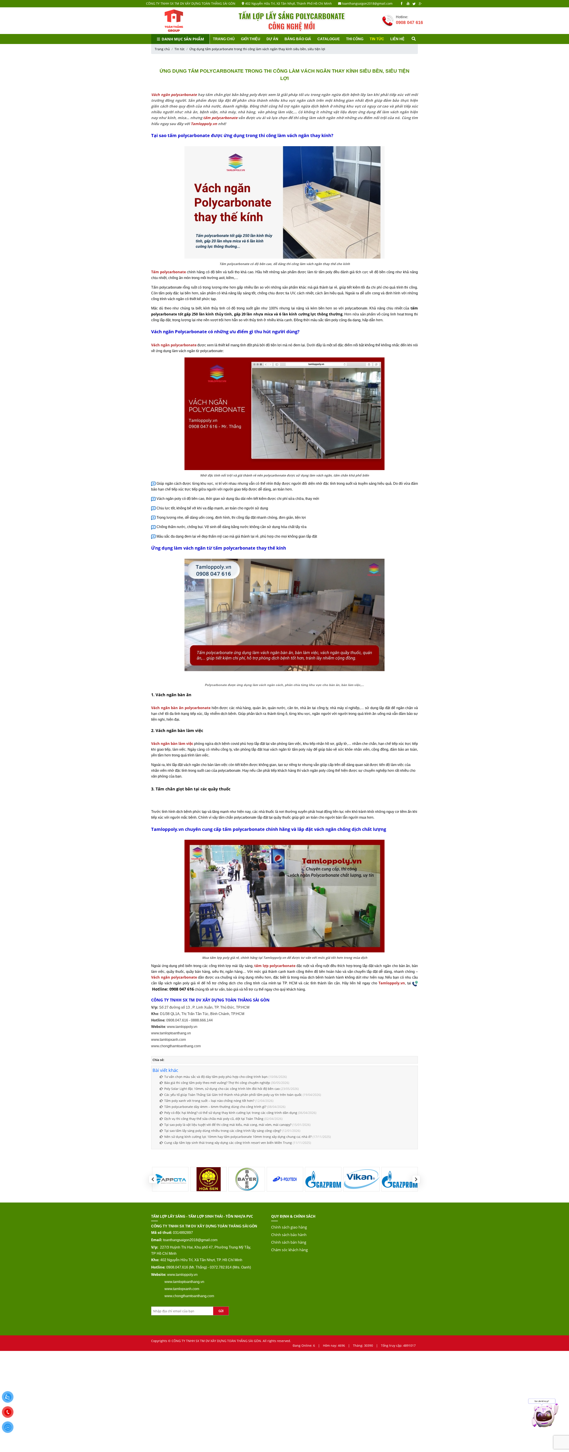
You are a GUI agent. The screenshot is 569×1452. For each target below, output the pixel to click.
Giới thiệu (250, 39)
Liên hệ (397, 39)
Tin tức (377, 39)
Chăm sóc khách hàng (289, 1249)
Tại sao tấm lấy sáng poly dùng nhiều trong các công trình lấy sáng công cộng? (222, 1131)
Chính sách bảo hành (289, 1234)
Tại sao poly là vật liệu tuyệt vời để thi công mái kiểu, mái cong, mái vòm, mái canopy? (227, 1125)
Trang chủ (224, 39)
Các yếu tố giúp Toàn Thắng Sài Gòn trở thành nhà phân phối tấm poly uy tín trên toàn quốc (233, 1095)
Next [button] (416, 1179)
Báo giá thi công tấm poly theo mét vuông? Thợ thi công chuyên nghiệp (217, 1083)
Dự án (272, 39)
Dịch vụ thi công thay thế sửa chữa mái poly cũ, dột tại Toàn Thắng (213, 1119)
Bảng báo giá (297, 39)
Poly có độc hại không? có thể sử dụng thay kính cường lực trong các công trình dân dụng (230, 1113)
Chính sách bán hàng (288, 1242)
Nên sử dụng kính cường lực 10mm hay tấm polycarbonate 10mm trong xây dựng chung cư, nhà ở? (238, 1137)
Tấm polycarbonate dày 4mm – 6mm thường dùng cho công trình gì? (215, 1107)
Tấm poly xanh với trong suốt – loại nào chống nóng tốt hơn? (209, 1101)
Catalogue (328, 39)
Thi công (354, 39)
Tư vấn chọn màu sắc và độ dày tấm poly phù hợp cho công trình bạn (216, 1077)
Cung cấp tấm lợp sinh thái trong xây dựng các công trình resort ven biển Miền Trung (228, 1143)
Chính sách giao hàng (289, 1227)
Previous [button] (153, 1179)
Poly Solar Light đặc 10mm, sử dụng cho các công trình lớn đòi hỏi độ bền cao (222, 1089)
